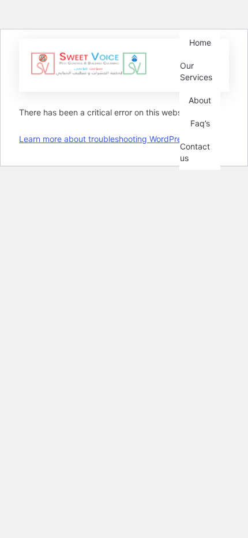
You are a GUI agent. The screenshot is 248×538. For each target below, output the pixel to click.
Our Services (196, 71)
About (200, 100)
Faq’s (200, 123)
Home (200, 42)
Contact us (195, 152)
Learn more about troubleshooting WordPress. (105, 139)
